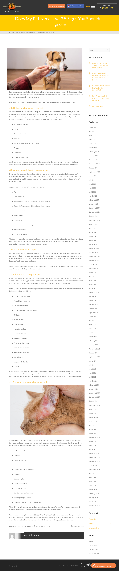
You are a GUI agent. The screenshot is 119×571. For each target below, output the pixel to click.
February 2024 (94, 248)
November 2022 (94, 305)
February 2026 (94, 152)
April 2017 (92, 445)
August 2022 (93, 317)
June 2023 (92, 280)
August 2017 (93, 441)
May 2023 (92, 285)
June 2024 (92, 232)
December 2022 (94, 301)
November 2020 (94, 397)
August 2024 (93, 224)
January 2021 (93, 389)
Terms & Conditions (72, 565)
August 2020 (93, 409)
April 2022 (92, 333)
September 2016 (94, 469)
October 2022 (93, 309)
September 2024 (94, 220)
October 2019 (93, 421)
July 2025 (92, 180)
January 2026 (93, 156)
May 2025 (92, 188)
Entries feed (93, 545)
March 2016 (93, 490)
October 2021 (93, 353)
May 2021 (92, 373)
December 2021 (94, 349)
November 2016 (94, 461)
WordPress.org (94, 553)
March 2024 (93, 244)
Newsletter (93, 519)
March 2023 (93, 288)
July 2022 (92, 321)
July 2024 (92, 228)
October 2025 (93, 168)
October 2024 (93, 216)
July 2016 (92, 473)
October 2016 (93, 465)
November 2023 (94, 260)
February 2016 (94, 494)
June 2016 (92, 478)
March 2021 (93, 381)
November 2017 (94, 437)
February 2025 (94, 200)
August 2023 (93, 272)
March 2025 (93, 196)
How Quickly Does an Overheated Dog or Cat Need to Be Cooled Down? (100, 76)
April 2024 (92, 240)
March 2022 (93, 337)
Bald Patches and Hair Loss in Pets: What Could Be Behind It (100, 98)
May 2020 (92, 413)
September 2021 (94, 357)
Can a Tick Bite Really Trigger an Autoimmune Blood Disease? (100, 65)
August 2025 (93, 176)
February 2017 (94, 453)
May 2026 (92, 140)
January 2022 (93, 345)
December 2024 (94, 208)
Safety (91, 523)
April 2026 (92, 144)
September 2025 (94, 172)
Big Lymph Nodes (98, 106)
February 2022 (94, 341)
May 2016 (92, 482)
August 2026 (93, 128)
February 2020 (94, 417)
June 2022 (92, 325)
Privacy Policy (61, 565)
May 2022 (92, 329)
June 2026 (92, 136)
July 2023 (92, 276)
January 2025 (93, 204)
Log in (91, 541)
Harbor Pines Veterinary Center (22, 526)
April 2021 (92, 377)
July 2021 (92, 365)
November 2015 (94, 506)
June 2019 (92, 429)
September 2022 (94, 313)
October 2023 (93, 264)
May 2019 (92, 433)
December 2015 (94, 502)
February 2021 (94, 385)
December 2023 (94, 256)
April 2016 (92, 486)
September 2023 (94, 268)
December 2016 (94, 457)
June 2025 (92, 184)
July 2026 (92, 132)
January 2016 (93, 498)
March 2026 (93, 148)
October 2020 (93, 401)
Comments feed (94, 549)
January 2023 (93, 297)
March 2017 (93, 449)
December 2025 (94, 160)
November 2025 (94, 164)
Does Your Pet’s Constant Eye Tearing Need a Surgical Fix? (101, 88)
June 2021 (92, 369)
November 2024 (94, 212)
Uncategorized (78, 526)
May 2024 (92, 236)
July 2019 (92, 425)
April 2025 (92, 192)
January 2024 (93, 252)
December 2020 (94, 393)
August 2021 (93, 361)
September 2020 (94, 405)
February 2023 (94, 292)
